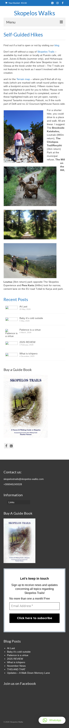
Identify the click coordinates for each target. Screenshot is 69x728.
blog (56, 45)
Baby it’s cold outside (31, 318)
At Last (23, 306)
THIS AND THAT (16, 669)
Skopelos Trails (45, 51)
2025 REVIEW (27, 342)
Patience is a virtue (30, 329)
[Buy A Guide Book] (19, 540)
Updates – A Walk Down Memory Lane (28, 672)
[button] (52, 720)
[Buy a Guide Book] (26, 406)
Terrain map (23, 79)
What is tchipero (28, 353)
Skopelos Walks (34, 13)
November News (16, 665)
